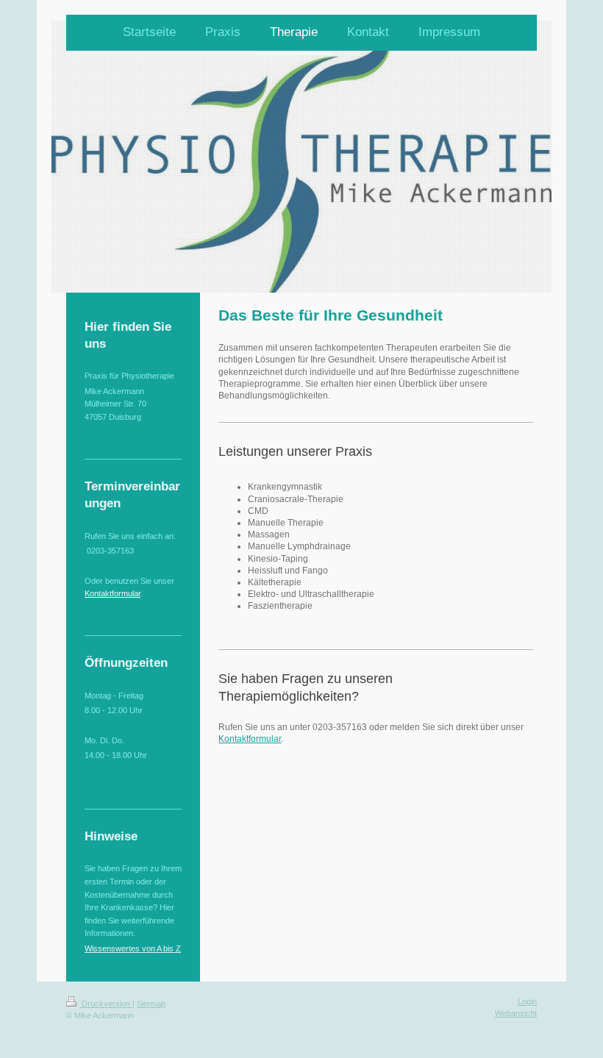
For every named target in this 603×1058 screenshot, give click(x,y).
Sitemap (151, 1003)
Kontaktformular (249, 739)
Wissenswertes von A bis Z (133, 948)
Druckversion (105, 1003)
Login (527, 1001)
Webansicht (516, 1013)
